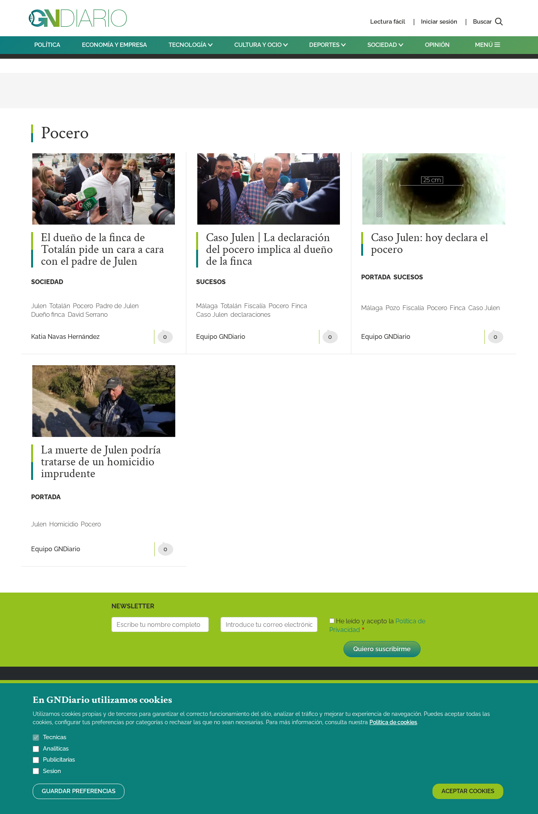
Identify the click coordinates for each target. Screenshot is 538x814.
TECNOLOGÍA (188, 44)
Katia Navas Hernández (65, 336)
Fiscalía (255, 306)
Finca (299, 306)
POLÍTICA (47, 44)
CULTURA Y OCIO (258, 44)
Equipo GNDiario (220, 336)
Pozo (393, 308)
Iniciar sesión (439, 21)
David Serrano (88, 314)
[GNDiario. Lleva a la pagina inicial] (78, 18)
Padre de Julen (117, 306)
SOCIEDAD (383, 44)
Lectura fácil (387, 21)
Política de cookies (393, 722)
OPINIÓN (437, 44)
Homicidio (63, 524)
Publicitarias (59, 759)
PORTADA (376, 277)
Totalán (59, 306)
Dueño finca (48, 314)
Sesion (52, 771)
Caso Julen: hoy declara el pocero (429, 244)
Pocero (83, 306)
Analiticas (56, 748)
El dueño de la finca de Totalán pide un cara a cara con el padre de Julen (102, 250)
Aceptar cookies (468, 791)
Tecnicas (54, 737)
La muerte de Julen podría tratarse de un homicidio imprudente (101, 462)
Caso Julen (212, 314)
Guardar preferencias (78, 791)
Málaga (207, 306)
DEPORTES (325, 44)
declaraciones (250, 314)
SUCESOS (211, 282)
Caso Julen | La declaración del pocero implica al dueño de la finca (269, 250)
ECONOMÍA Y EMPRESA (114, 44)
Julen (38, 306)
